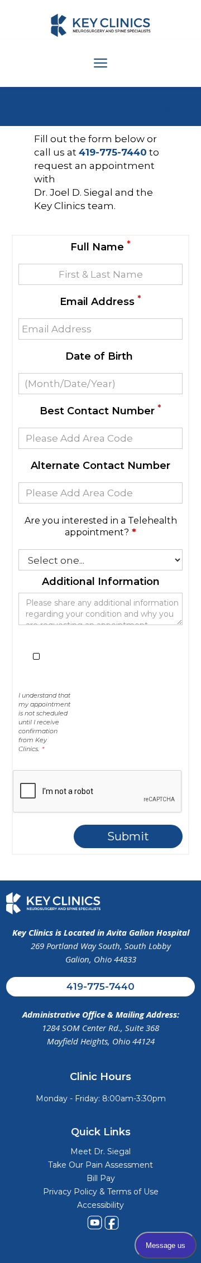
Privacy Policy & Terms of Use (101, 1192)
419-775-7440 (100, 986)
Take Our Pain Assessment (100, 1165)
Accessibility (100, 1205)
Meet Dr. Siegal (100, 1151)
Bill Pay (101, 1178)
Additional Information (101, 581)
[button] (101, 63)
